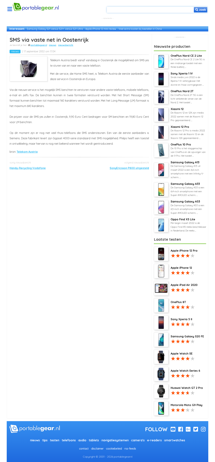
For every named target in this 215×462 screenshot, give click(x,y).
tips (45, 440)
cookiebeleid (114, 448)
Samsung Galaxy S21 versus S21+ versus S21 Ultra (55, 28)
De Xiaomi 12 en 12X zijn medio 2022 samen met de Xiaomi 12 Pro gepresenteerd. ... (187, 114)
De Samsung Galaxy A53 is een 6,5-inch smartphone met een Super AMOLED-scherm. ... (187, 207)
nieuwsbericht (65, 45)
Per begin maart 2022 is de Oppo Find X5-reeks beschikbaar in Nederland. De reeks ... (188, 225)
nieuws (52, 45)
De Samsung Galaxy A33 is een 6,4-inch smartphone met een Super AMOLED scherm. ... (187, 189)
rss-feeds (130, 448)
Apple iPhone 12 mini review (100, 28)
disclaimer (97, 448)
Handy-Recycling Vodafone (28, 168)
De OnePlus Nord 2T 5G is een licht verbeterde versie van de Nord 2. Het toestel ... (187, 96)
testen (54, 440)
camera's (138, 440)
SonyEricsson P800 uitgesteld (129, 168)
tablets (94, 440)
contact (84, 448)
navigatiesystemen (115, 440)
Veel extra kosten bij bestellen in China (140, 28)
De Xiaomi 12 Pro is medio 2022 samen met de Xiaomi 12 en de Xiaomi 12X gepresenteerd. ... (188, 132)
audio (82, 440)
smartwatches (174, 440)
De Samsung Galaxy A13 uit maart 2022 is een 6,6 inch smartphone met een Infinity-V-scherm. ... (187, 170)
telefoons (69, 440)
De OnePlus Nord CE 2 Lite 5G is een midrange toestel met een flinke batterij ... (188, 61)
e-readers (154, 440)
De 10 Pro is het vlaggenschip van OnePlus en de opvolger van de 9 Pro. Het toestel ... (188, 150)
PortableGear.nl (39, 45)
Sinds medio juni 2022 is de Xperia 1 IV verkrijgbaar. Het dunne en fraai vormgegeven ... (187, 79)
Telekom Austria (27, 151)
